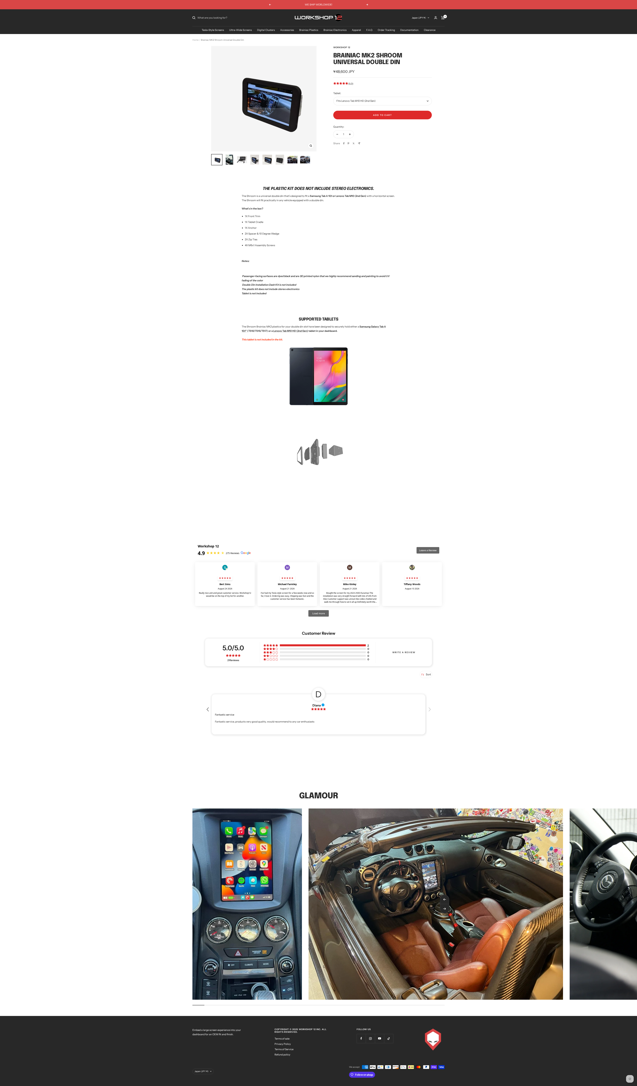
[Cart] (443, 17)
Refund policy (282, 1054)
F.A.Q (369, 30)
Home (195, 40)
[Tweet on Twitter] (353, 143)
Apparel (356, 30)
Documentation (409, 30)
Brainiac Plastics (308, 30)
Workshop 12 (341, 47)
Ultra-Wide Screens (240, 30)
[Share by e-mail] (359, 143)
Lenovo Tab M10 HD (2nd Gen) (290, 330)
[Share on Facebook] (344, 143)
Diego (318, 705)
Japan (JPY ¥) (419, 17)
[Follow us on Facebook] (361, 1038)
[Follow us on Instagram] (370, 1038)
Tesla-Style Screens (213, 30)
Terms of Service (284, 1049)
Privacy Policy (283, 1044)
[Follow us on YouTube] (379, 1038)
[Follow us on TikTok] (388, 1038)
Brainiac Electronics (335, 30)
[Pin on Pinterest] (348, 143)
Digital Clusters (266, 30)
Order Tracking (386, 30)
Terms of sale (282, 1038)
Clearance (429, 30)
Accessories (287, 30)
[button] (429, 708)
